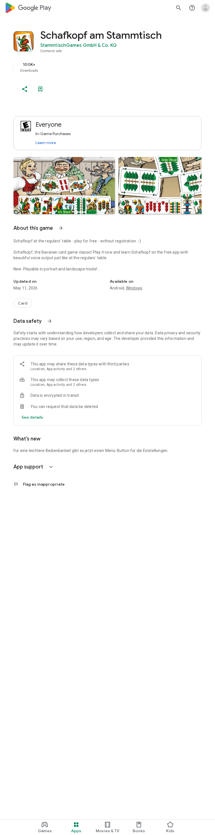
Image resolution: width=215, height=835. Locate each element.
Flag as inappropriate (39, 484)
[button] (64, 185)
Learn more (46, 142)
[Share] (24, 89)
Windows (134, 288)
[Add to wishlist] (40, 89)
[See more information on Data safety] (49, 321)
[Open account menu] (205, 8)
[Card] (22, 303)
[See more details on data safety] (32, 417)
